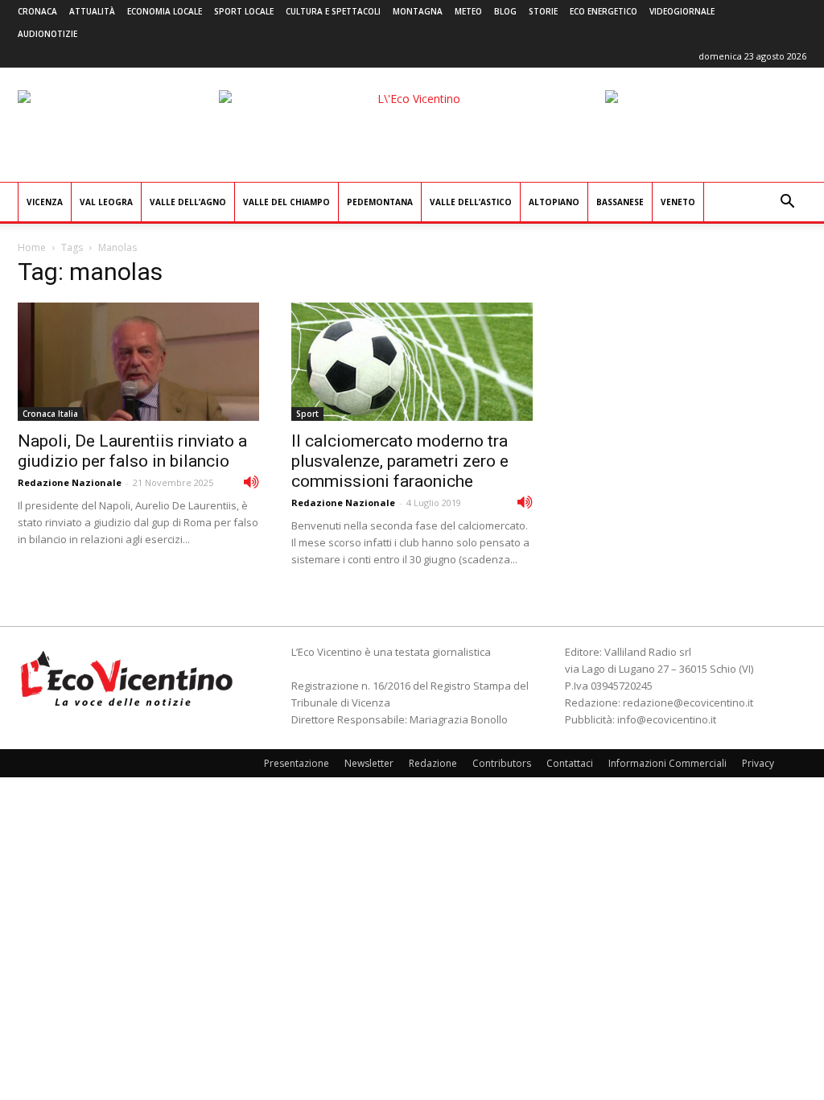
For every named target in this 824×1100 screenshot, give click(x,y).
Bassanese (620, 202)
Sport (307, 413)
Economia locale (164, 11)
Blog (505, 11)
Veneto (678, 202)
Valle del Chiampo (286, 202)
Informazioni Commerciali (667, 763)
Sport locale (244, 11)
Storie (543, 11)
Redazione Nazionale (70, 482)
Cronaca (37, 11)
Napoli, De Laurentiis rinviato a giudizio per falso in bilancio (132, 451)
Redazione (433, 763)
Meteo (468, 11)
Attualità (92, 11)
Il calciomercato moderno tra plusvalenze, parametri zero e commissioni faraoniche (400, 461)
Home (32, 247)
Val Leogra (106, 202)
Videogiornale (682, 11)
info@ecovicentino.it (666, 719)
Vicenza (45, 202)
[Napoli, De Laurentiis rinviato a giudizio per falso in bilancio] (138, 362)
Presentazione (296, 763)
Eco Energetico (603, 11)
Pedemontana (380, 202)
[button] (787, 203)
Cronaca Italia (50, 413)
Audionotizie (47, 33)
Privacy (758, 763)
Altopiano (554, 202)
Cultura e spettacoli (333, 11)
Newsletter (368, 763)
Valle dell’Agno (188, 202)
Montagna (418, 11)
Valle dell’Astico (471, 202)
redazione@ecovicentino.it (688, 702)
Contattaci (569, 763)
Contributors (501, 763)
